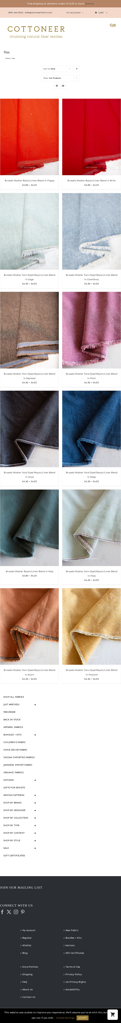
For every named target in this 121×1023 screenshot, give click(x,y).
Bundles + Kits (19, 735)
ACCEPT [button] (82, 1018)
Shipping (27, 974)
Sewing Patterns (19, 795)
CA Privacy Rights (76, 981)
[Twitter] (9, 912)
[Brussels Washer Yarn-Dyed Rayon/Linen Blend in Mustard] (91, 626)
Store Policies (30, 966)
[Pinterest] (22, 912)
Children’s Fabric (14, 742)
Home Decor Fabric (15, 749)
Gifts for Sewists (14, 787)
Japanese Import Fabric (17, 765)
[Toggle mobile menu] (114, 25)
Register (27, 937)
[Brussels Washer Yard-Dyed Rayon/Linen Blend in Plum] (91, 330)
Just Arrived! (19, 704)
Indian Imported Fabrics (19, 757)
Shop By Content (19, 833)
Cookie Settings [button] (65, 1017)
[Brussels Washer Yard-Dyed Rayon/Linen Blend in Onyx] (29, 429)
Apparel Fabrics (13, 727)
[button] (112, 1014)
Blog (25, 953)
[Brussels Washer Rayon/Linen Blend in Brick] (91, 137)
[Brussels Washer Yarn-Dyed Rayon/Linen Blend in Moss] (91, 528)
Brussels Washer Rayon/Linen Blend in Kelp (29, 571)
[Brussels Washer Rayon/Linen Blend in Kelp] (29, 528)
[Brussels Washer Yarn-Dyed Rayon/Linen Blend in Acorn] (29, 626)
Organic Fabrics (13, 772)
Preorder (9, 712)
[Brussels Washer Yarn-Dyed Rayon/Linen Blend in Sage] (29, 231)
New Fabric (72, 930)
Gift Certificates (14, 855)
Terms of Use (73, 966)
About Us (27, 989)
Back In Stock (12, 719)
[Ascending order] (77, 69)
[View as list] (63, 86)
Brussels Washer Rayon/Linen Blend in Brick (91, 180)
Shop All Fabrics (13, 697)
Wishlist (27, 945)
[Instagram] (16, 912)
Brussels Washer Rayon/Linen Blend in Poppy (29, 180)
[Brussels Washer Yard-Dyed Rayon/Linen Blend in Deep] (91, 429)
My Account (28, 930)
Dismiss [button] (89, 3)
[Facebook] (2, 912)
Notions (19, 780)
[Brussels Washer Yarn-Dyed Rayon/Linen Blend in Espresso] (29, 330)
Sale (19, 848)
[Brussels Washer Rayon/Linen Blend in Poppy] (29, 137)
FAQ (24, 981)
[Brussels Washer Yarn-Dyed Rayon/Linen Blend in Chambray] (91, 231)
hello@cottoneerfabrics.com (38, 12)
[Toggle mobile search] (111, 25)
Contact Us (28, 997)
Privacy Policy (74, 974)
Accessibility (73, 989)
